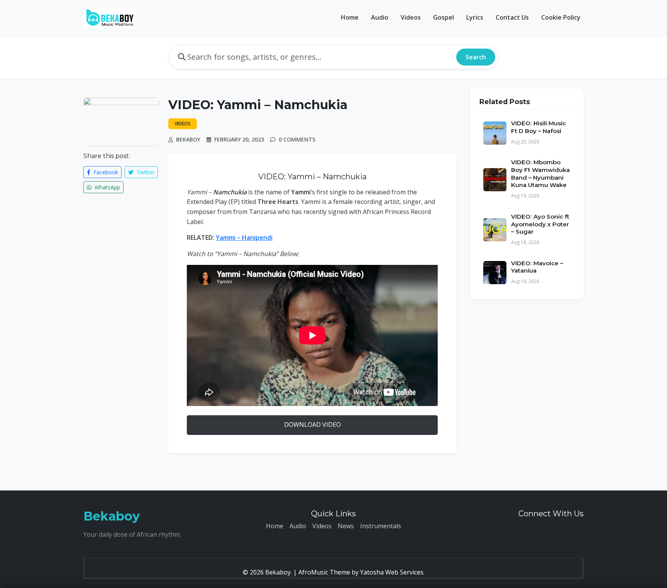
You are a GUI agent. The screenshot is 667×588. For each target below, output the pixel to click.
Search (476, 57)
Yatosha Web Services (391, 572)
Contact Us (512, 17)
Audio (379, 17)
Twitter (144, 172)
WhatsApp (106, 187)
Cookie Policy (561, 17)
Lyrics (474, 17)
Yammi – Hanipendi (244, 237)
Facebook (105, 172)
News (346, 526)
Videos (411, 17)
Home (350, 17)
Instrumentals (380, 526)
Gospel (443, 17)
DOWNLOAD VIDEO (312, 424)
